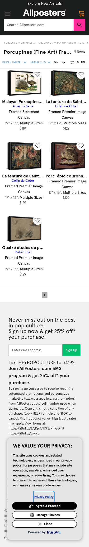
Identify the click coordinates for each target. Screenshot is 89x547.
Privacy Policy (44, 497)
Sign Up (71, 350)
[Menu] (7, 14)
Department (12, 62)
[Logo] (44, 13)
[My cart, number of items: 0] (81, 13)
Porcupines (45, 43)
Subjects (10, 43)
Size (57, 62)
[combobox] (39, 25)
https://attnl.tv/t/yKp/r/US (28, 428)
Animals (27, 43)
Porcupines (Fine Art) (72, 43)
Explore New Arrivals (45, 3)
